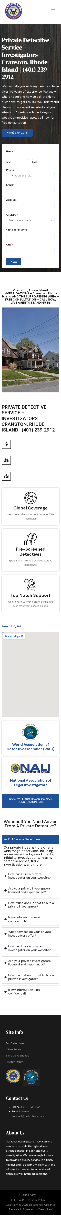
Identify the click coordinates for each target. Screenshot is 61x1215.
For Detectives (15, 1043)
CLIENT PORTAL (28, 1195)
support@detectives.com (28, 1116)
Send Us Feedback (17, 1055)
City (9, 244)
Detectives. (36, 1205)
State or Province (16, 229)
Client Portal (13, 1049)
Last (34, 162)
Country (12, 214)
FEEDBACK (17, 1200)
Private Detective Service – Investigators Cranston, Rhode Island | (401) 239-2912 (25, 58)
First (8, 162)
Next (14, 261)
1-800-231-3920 (31, 1107)
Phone (11, 170)
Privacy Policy (14, 1061)
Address (11, 199)
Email (10, 184)
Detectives (45, 1209)
